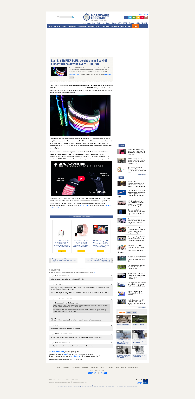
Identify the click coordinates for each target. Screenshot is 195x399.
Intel (103, 23)
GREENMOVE (106, 26)
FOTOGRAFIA (82, 26)
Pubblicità (90, 386)
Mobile (104, 373)
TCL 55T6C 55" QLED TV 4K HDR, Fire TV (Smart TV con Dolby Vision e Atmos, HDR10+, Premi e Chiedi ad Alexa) (100, 243)
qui (74, 359)
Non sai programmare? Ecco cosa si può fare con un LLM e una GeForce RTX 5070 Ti (137, 170)
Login (140, 14)
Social (121, 386)
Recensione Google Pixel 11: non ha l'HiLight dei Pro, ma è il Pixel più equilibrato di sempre (136, 152)
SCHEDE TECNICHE (141, 23)
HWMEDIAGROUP (133, 367)
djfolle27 (57, 333)
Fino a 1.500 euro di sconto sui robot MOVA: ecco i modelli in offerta (136, 266)
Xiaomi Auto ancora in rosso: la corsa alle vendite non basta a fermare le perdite (136, 221)
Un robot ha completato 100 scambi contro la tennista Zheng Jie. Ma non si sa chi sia (137, 258)
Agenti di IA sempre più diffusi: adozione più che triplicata (135, 293)
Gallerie (129, 312)
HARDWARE (57, 26)
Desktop (92, 373)
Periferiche (107, 74)
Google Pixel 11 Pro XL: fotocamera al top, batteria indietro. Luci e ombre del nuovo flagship (136, 161)
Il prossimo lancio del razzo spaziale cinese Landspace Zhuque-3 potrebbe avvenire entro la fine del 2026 (131, 194)
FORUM (123, 26)
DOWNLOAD (94, 367)
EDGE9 (98, 26)
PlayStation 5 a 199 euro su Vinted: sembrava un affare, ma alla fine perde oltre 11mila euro (137, 276)
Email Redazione (110, 386)
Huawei (114, 23)
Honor (108, 23)
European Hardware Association (139, 382)
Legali (65, 386)
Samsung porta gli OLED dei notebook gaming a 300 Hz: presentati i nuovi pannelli (137, 238)
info (94, 272)
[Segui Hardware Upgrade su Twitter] (130, 17)
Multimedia (122, 312)
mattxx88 (57, 299)
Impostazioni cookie (132, 386)
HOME (50, 26)
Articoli (122, 146)
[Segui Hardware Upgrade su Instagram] (146, 17)
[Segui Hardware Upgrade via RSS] (138, 17)
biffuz (56, 342)
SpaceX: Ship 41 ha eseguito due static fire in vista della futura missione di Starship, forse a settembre (137, 184)
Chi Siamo (60, 386)
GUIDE (129, 26)
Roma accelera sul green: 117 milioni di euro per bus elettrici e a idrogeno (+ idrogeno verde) (136, 230)
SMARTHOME (115, 26)
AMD (98, 23)
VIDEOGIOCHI (73, 26)
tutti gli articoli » (141, 174)
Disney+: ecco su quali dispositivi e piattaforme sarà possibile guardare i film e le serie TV (64, 260)
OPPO (120, 23)
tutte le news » (142, 307)
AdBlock (96, 386)
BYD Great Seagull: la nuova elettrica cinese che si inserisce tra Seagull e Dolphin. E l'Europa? (137, 203)
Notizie (121, 178)
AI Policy (84, 386)
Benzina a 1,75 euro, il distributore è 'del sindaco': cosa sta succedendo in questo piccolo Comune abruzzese (131, 249)
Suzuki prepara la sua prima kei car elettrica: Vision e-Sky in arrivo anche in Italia (137, 284)
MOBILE (65, 26)
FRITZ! (125, 23)
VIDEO (117, 367)
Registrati (145, 14)
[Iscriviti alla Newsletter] (134, 17)
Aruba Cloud (91, 23)
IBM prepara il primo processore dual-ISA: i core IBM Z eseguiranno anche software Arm (136, 212)
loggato (66, 354)
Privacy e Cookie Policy (74, 386)
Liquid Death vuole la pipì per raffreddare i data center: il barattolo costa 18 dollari (136, 302)
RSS (117, 386)
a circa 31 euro (84, 205)
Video (134, 312)
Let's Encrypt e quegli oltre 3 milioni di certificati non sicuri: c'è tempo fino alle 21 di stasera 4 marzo (98, 260)
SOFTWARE (91, 26)
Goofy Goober (59, 284)
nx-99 (56, 325)
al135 (56, 275)
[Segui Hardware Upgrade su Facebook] (126, 17)
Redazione (102, 386)
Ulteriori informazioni (116, 381)
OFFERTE (135, 26)
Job (125, 386)
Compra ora (62, 251)
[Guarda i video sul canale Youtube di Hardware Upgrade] (142, 17)
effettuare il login (58, 351)
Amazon (131, 23)
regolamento (75, 356)
